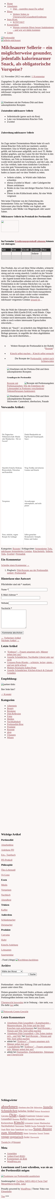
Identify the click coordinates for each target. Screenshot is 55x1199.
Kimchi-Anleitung (9, 945)
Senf (26, 1129)
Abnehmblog (7, 845)
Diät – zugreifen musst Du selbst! (28, 9)
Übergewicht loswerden (12, 1002)
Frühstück (39, 1116)
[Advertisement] (10, 785)
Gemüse (46, 1116)
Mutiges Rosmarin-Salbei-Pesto (21, 667)
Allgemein (12, 705)
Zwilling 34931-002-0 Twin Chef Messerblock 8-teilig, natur (24, 1182)
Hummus (15, 1119)
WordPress (26, 1189)
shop (9, 732)
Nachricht (6, 608)
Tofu (3, 554)
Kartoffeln (31, 1119)
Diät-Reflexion (14, 713)
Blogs (9, 11)
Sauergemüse (7, 955)
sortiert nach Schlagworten (47, 359)
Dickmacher (6, 925)
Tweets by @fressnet (11, 1142)
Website (5, 603)
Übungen (11, 735)
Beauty (10, 708)
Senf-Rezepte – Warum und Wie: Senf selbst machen (29, 1029)
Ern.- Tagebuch (8, 855)
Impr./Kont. (12, 19)
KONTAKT (18, 22)
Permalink (20, 554)
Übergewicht (34, 1137)
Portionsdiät (35, 358)
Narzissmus (19, 1126)
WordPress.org (14, 1161)
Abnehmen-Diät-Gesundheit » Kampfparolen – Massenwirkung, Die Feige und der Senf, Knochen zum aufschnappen (29, 1025)
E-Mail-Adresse (8, 595)
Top (3, 1196)
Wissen (10, 737)
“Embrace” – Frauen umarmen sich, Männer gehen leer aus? (28, 1042)
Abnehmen (12, 6)
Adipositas (38, 1107)
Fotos (9, 716)
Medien (10, 719)
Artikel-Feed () (16, 1156)
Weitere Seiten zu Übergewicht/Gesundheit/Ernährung (29, 15)
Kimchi (19, 1122)
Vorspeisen (6, 890)
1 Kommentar (38, 76)
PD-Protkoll (6, 860)
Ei (18, 1116)
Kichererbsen (7, 1123)
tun (12, 1005)
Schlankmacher (8, 920)
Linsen (36, 1123)
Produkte (11, 727)
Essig (22, 1115)
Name (4, 589)
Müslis (4, 885)
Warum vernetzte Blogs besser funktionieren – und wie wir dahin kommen (33, 28)
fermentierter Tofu (43, 548)
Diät (13, 1115)
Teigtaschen (33, 1133)
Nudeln (28, 1126)
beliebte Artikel (26, 1111)
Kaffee (4, 910)
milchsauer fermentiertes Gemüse (16, 551)
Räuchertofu (38, 551)
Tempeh (40, 1133)
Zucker (27, 1137)
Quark (3, 1130)
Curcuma (5, 935)
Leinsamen (6, 950)
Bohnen (37, 1111)
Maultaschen (45, 1123)
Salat (13, 1129)
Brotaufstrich (45, 1111)
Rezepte (49, 348)
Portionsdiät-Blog (15, 724)
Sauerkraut (19, 1129)
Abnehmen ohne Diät (25, 1107)
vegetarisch (16, 1136)
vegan (5, 1136)
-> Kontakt (6, 694)
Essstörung (30, 1116)
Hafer (3, 940)
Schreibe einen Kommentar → (15, 565)
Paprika (33, 1126)
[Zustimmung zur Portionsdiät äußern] (20, 1176)
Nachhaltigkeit (14, 721)
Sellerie (49, 551)
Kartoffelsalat (40, 1119)
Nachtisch (5, 895)
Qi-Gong (5, 875)
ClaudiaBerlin (13, 1046)
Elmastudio (6, 1191)
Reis (8, 1129)
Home (10, 3)
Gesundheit (6, 1119)
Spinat (30, 1129)
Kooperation (13, 25)
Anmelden (12, 1153)
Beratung (11, 711)
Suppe (25, 1133)
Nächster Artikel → (10, 640)
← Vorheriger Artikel (11, 638)
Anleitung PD (7, 850)
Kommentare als (17, 1159)
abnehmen (9, 1107)
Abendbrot (6, 900)
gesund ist (35, 299)
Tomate (46, 1133)
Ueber (10, 32)
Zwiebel (10, 554)
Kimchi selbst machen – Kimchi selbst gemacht (32, 353)
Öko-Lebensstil (8, 870)
